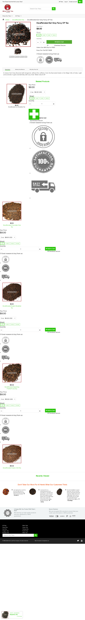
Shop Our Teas (6, 16)
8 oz (49, 35)
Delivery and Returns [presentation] (20, 69)
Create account (73, 1)
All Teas (61, 1)
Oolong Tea (25, 529)
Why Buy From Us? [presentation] (34, 69)
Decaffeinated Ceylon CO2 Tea (12, 468)
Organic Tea (5, 531)
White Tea (24, 532)
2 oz (39, 35)
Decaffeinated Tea (18, 20)
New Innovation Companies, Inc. (42, 540)
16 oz (54, 35)
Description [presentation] (7, 69)
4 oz (44, 35)
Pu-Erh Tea (25, 531)
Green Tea (25, 527)
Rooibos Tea (5, 532)
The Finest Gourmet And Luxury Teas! (12, 1)
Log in (66, 1)
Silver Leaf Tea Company (13, 540)
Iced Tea (4, 529)
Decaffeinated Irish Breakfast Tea (16, 107)
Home (7, 20)
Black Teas (25, 525)
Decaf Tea (5, 527)
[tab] (8, 69)
